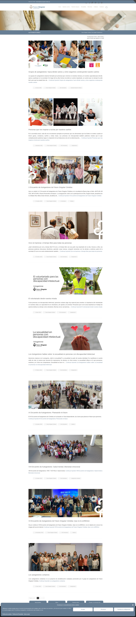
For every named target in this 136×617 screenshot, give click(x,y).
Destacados (75, 602)
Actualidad (83, 6)
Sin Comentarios (63, 87)
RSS (100, 1)
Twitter (85, 1)
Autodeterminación (74, 87)
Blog (57, 602)
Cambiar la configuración (123, 609)
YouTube (97, 1)
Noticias (79, 87)
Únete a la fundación (94, 602)
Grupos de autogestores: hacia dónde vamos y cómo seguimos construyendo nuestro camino (63, 72)
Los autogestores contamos (38, 575)
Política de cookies (7, 614)
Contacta (102, 6)
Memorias (90, 6)
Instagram (91, 1)
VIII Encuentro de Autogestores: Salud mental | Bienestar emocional (54, 467)
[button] (133, 605)
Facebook (88, 1)
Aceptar (83, 609)
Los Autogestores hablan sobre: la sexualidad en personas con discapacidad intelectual (61, 354)
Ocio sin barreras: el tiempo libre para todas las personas (50, 243)
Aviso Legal (27, 614)
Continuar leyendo (80, 195)
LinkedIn (94, 1)
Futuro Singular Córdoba (86, 32)
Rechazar (103, 609)
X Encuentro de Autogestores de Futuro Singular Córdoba (50, 187)
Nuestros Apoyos (75, 6)
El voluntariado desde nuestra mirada (42, 299)
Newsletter (38, 602)
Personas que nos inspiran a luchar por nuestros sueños (49, 130)
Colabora (96, 6)
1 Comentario (63, 201)
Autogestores (74, 145)
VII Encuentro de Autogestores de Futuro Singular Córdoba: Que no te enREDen (59, 521)
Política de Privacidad (17, 614)
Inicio (59, 6)
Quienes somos (66, 6)
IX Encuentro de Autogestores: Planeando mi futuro (47, 413)
